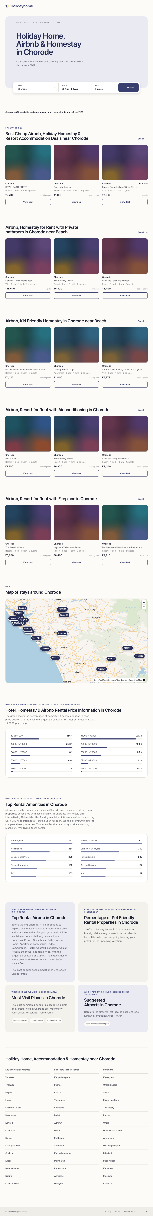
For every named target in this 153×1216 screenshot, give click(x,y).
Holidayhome (22, 6)
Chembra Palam (13, 1107)
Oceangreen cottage (64, 369)
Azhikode (59, 1176)
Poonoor (58, 1085)
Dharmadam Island (112, 1130)
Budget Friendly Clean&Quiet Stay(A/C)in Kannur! (126, 187)
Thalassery (108, 1107)
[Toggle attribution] (144, 680)
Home (18, 22)
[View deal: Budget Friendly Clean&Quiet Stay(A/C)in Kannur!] (125, 162)
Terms (117, 1211)
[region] (76, 641)
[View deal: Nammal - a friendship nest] (28, 256)
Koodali (8, 1160)
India (26, 22)
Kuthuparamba (12, 1145)
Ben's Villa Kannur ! (63, 187)
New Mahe (10, 1115)
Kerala (34, 22)
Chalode (9, 1153)
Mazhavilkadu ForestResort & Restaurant (25, 369)
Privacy (108, 1211)
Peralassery (60, 1168)
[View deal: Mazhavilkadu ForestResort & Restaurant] (28, 345)
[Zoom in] (144, 602)
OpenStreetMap (135, 680)
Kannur (8, 1138)
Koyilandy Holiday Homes (17, 1069)
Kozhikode (44, 22)
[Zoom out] (144, 607)
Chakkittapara (110, 1085)
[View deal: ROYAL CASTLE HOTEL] (28, 162)
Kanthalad (59, 1107)
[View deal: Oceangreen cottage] (76, 345)
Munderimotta (12, 1168)
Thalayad (9, 1085)
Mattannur (59, 1138)
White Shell (10, 458)
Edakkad (107, 1153)
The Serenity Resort (63, 280)
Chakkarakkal (12, 1183)
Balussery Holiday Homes (66, 1069)
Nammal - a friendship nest (18, 280)
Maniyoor (58, 1183)
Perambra (108, 1069)
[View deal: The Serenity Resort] (76, 256)
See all (143, 138)
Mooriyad (108, 1176)
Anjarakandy (109, 1138)
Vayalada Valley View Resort (116, 280)
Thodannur (59, 1100)
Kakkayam (108, 1077)
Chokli (106, 1122)
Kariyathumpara (62, 1077)
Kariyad (9, 1122)
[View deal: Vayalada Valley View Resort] (125, 256)
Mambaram (59, 1160)
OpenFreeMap (100, 680)
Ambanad (59, 1145)
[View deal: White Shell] (28, 433)
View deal (28, 202)
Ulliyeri (8, 1092)
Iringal (8, 1100)
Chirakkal (107, 1183)
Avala (106, 1092)
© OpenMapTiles (113, 680)
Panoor (106, 1115)
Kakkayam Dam (111, 1100)
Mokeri (57, 1130)
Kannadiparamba (62, 1153)
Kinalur (57, 1092)
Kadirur (8, 1176)
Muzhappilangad (111, 1145)
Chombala (10, 1130)
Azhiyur (58, 1122)
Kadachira (108, 1168)
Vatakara (9, 1077)
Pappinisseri (109, 1160)
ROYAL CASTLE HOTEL (16, 187)
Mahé (57, 1115)
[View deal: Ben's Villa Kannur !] (76, 162)
